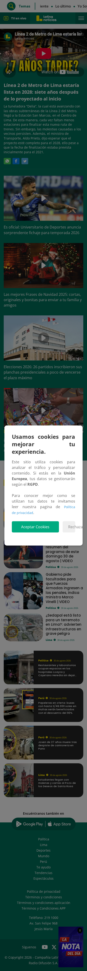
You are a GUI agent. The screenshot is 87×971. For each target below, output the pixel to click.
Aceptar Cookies (35, 526)
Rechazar (71, 526)
